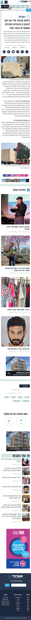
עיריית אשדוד (17, 401)
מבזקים (28, 10)
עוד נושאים (6, 6)
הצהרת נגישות (5, 599)
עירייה (23, 7)
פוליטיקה (18, 7)
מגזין (28, 605)
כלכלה (13, 5)
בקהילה (28, 599)
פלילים (18, 5)
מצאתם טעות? (24, 386)
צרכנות (18, 605)
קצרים (18, 610)
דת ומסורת (13, 7)
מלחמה (6, 397)
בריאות (23, 5)
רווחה (18, 601)
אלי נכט (27, 397)
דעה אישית (18, 603)
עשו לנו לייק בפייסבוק (5, 605)
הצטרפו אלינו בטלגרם (5, 601)
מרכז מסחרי (26, 401)
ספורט (28, 603)
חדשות (28, 597)
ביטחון (27, 5)
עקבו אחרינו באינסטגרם (5, 603)
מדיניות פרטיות (5, 597)
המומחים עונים (18, 597)
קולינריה (17, 606)
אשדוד (20, 397)
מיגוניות (13, 397)
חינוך (28, 7)
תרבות (28, 601)
